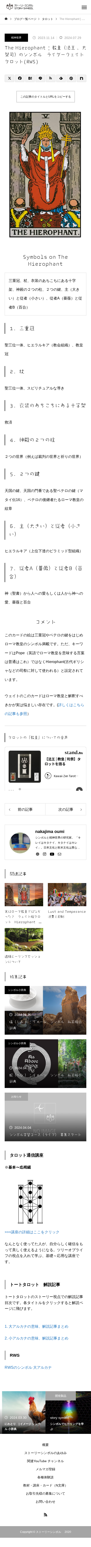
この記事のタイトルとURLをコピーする (45, 96)
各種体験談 (45, 1477)
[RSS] (45, 1514)
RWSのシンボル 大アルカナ (28, 1367)
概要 (45, 1445)
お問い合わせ (45, 1501)
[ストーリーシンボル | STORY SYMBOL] (28, 7)
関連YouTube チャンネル (45, 1461)
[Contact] (59, 854)
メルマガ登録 (45, 1469)
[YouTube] (52, 854)
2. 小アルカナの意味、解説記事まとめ (36, 1338)
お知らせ (16, 1096)
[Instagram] (44, 854)
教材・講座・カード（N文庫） (45, 1485)
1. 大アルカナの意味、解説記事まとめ (36, 1326)
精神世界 (16, 37)
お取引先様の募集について (45, 1493)
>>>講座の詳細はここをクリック (32, 1232)
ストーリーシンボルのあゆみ (45, 1453)
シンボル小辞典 (17, 990)
